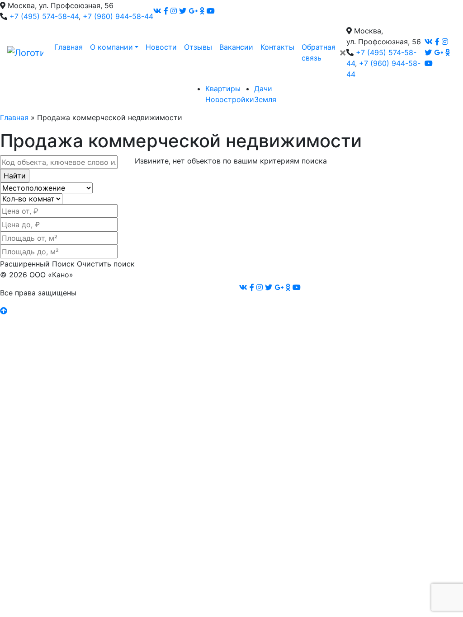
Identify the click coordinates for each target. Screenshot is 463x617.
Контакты (277, 46)
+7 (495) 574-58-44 (44, 16)
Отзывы (198, 46)
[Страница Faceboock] (166, 10)
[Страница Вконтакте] (157, 10)
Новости (161, 46)
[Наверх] (3, 310)
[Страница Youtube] (211, 10)
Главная (68, 46)
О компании (111, 46)
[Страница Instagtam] (173, 10)
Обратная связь (318, 52)
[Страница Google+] (193, 10)
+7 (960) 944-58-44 (118, 16)
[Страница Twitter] (182, 10)
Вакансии (236, 46)
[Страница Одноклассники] (202, 10)
